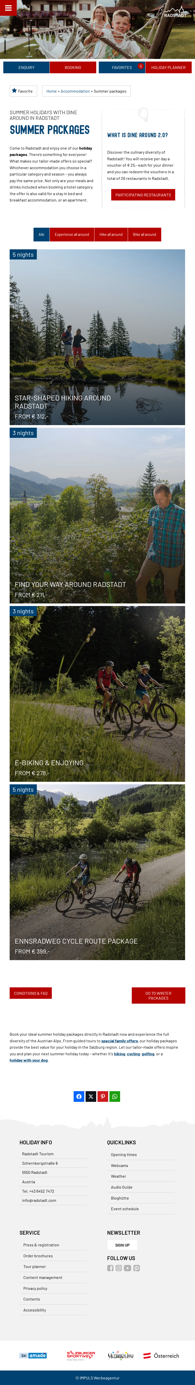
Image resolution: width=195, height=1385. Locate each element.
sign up (122, 1245)
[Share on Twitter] (91, 1096)
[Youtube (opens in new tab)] (128, 1269)
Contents (31, 1298)
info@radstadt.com (39, 1200)
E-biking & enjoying (97, 694)
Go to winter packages (158, 995)
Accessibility (34, 1309)
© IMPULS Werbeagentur (97, 1377)
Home (51, 91)
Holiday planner (168, 67)
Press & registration (41, 1244)
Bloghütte (120, 1197)
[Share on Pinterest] (103, 1096)
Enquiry (27, 67)
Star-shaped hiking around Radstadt (97, 337)
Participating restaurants (143, 194)
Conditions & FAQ (30, 993)
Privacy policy (35, 1288)
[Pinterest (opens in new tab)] (137, 1269)
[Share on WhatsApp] (114, 1096)
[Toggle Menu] (8, 8)
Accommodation (75, 91)
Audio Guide (122, 1187)
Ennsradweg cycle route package (97, 872)
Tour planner (34, 1266)
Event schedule (125, 1208)
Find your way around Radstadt (97, 515)
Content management (42, 1277)
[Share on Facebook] (79, 1096)
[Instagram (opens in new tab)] (119, 1269)
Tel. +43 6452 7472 (38, 1191)
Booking (73, 67)
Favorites (122, 67)
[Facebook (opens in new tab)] (111, 1269)
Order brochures (38, 1255)
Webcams (119, 1165)
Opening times (124, 1154)
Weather (118, 1176)
